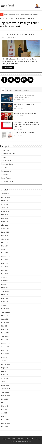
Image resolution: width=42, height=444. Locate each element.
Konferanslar (7, 178)
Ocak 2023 (4, 267)
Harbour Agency (26, 441)
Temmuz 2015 (5, 392)
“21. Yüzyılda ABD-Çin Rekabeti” (18, 34)
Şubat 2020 (5, 319)
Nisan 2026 (4, 201)
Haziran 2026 (5, 197)
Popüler (9, 90)
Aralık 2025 (4, 208)
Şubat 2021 (5, 301)
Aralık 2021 (4, 284)
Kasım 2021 (5, 288)
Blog (4, 157)
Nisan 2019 (4, 326)
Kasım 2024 (5, 232)
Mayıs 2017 (5, 350)
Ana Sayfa (5, 18)
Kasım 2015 (5, 385)
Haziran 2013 (5, 423)
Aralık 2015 (4, 381)
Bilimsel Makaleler (9, 154)
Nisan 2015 (4, 402)
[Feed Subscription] (41, 29)
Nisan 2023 (4, 260)
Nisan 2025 (4, 225)
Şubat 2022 (5, 277)
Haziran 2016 (5, 364)
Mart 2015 (4, 406)
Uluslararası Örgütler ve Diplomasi (25, 113)
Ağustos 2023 (5, 256)
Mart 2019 (4, 329)
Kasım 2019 (5, 322)
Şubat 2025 (5, 228)
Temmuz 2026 (5, 194)
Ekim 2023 (4, 253)
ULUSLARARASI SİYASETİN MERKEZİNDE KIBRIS (21, 14)
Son (3, 90)
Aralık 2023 (4, 249)
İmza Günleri (7, 171)
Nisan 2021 (4, 295)
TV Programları (8, 181)
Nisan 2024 (4, 242)
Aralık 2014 (4, 413)
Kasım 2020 (5, 308)
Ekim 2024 (4, 235)
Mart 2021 (4, 298)
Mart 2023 (4, 263)
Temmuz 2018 (5, 336)
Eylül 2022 (4, 274)
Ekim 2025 (4, 214)
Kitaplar (5, 174)
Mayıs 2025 (5, 221)
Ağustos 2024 (5, 239)
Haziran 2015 (5, 395)
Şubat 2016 (5, 375)
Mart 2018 (4, 340)
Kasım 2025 (5, 211)
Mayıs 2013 (5, 427)
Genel (5, 167)
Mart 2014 (4, 416)
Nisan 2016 (4, 371)
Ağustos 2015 (5, 388)
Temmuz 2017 (5, 347)
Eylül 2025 (4, 218)
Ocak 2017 (4, 357)
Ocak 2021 (4, 305)
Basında (6, 150)
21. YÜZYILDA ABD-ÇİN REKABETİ (24, 132)
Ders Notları (7, 161)
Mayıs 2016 (5, 368)
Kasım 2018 (5, 333)
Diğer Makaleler (8, 164)
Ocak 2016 (4, 378)
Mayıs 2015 (5, 399)
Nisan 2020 (4, 315)
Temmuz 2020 (5, 312)
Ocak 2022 (4, 281)
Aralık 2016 (4, 361)
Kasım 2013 (5, 420)
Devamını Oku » (8, 67)
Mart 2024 (4, 246)
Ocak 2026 (4, 204)
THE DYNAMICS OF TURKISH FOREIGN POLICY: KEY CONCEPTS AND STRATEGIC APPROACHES (27, 124)
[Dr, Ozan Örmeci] (21, 5)
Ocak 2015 (4, 409)
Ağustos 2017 (5, 343)
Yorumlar (18, 90)
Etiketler (26, 90)
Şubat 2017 (5, 354)
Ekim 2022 (4, 270)
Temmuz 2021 (5, 291)
